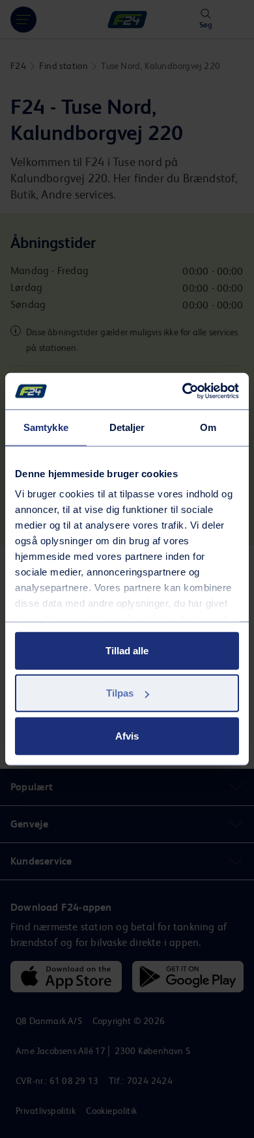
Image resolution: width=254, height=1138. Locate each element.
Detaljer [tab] (127, 426)
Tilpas (120, 693)
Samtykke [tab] (45, 426)
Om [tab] (208, 426)
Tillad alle (127, 650)
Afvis (127, 735)
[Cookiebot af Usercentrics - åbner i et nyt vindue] (182, 391)
